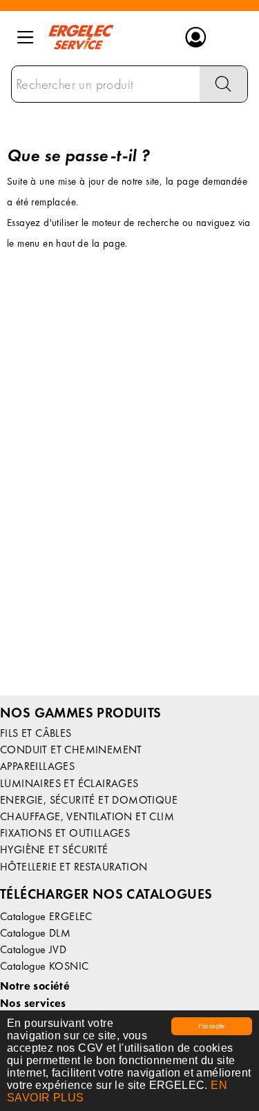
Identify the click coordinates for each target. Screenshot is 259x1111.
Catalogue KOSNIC (44, 966)
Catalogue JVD (33, 949)
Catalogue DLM (35, 933)
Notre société (35, 986)
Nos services (33, 1003)
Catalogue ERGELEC (46, 916)
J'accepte (211, 1025)
